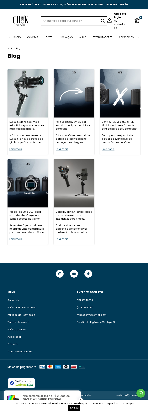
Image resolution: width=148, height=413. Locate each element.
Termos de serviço (18, 322)
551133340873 (85, 300)
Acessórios (126, 37)
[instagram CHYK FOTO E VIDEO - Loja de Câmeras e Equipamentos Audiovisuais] (60, 274)
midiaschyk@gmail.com (92, 314)
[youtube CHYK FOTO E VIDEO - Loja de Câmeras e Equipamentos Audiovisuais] (74, 274)
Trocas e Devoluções (20, 351)
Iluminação (66, 37)
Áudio (82, 37)
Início (17, 37)
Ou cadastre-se (120, 24)
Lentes (48, 37)
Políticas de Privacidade (22, 307)
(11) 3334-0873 (85, 307)
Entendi (74, 408)
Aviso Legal (14, 336)
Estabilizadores (102, 37)
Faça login (120, 15)
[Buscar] (102, 20)
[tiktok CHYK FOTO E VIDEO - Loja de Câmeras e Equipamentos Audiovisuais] (88, 274)
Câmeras (32, 37)
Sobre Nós (13, 300)
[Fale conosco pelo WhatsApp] (140, 393)
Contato (12, 344)
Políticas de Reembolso (21, 314)
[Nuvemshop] (128, 396)
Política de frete (16, 329)
